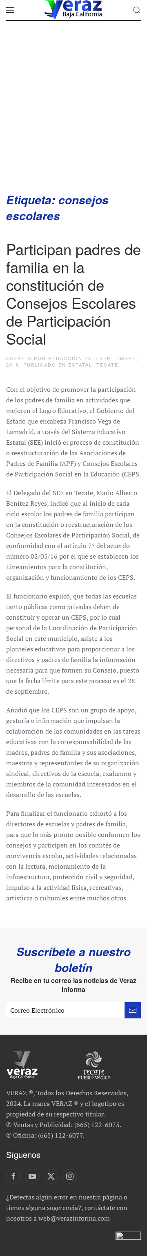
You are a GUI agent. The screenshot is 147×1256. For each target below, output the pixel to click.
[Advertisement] (73, 115)
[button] (10, 10)
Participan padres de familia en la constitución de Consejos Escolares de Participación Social (73, 293)
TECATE (107, 364)
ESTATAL (80, 364)
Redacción (65, 358)
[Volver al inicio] (73, 10)
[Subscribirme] (133, 1010)
